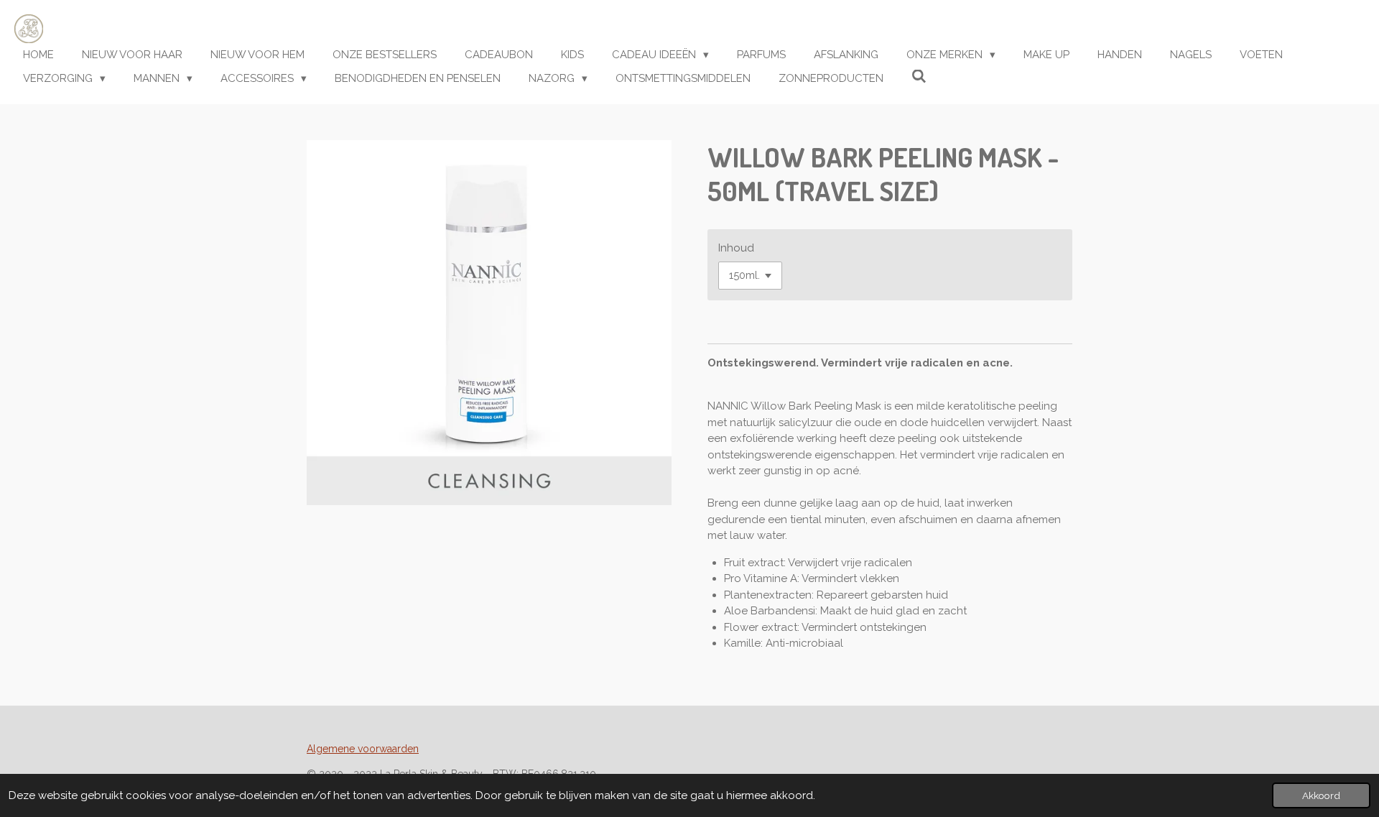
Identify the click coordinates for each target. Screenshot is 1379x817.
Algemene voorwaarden (363, 748)
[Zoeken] (919, 77)
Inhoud (736, 247)
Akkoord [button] (1321, 795)
